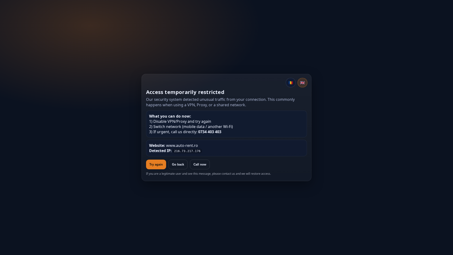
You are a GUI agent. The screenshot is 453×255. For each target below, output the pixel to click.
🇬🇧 (302, 82)
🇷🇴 (290, 82)
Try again (156, 164)
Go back (178, 164)
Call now (199, 164)
